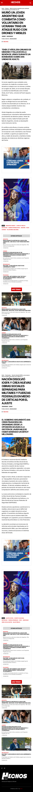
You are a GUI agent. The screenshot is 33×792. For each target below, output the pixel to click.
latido (21, 788)
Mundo (7, 8)
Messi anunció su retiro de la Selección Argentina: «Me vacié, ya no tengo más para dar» (16, 242)
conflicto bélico (20, 225)
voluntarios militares (13, 229)
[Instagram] (4, 768)
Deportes (5, 239)
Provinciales (6, 264)
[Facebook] (2, 768)
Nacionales (10, 36)
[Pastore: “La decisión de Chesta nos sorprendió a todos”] (16, 351)
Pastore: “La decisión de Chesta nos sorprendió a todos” (13, 266)
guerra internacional (14, 227)
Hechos (5, 41)
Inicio (3, 8)
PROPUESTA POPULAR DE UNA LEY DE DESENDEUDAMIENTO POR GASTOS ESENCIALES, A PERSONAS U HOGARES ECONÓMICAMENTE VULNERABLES (16, 254)
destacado (5, 227)
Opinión (5, 251)
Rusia (27, 227)
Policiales (5, 275)
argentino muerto (10, 225)
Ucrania (4, 229)
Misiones (23, 227)
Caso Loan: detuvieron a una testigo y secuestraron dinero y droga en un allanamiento (14, 278)
